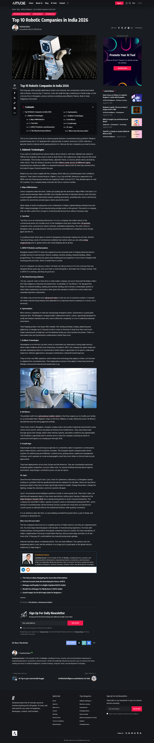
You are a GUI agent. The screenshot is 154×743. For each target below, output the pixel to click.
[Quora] (135, 733)
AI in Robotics (33, 602)
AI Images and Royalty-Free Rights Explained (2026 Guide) (44, 585)
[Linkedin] (23, 570)
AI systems (85, 223)
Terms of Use (44, 632)
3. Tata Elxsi (33, 123)
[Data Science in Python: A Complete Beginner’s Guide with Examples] (136, 98)
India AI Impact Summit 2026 (31, 499)
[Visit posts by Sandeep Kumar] (14, 653)
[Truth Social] (137, 733)
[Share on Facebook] (118, 28)
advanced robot (51, 298)
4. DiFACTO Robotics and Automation (42, 127)
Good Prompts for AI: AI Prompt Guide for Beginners (42, 593)
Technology (50, 14)
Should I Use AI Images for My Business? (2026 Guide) (42, 589)
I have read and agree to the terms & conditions (37, 628)
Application (106, 124)
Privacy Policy (79, 632)
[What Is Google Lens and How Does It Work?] (136, 122)
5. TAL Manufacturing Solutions (40, 131)
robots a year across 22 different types (74, 163)
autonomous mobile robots (49, 416)
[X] (126, 733)
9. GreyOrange (71, 123)
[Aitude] (19, 3)
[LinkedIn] (129, 733)
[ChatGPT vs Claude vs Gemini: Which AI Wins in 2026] (136, 134)
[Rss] (140, 733)
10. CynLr (70, 127)
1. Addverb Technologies (35, 116)
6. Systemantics (71, 112)
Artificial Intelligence (22, 14)
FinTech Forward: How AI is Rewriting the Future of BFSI (44, 581)
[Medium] (132, 733)
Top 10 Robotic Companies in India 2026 (38, 112)
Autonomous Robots (45, 602)
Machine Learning (121, 100)
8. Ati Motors (71, 119)
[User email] (28, 570)
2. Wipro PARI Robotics (37, 119)
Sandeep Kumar (24, 26)
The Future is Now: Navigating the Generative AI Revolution (45, 578)
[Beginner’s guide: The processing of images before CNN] (136, 110)
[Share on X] (122, 28)
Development (38, 14)
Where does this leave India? (78, 131)
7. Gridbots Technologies (75, 116)
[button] (67, 3)
